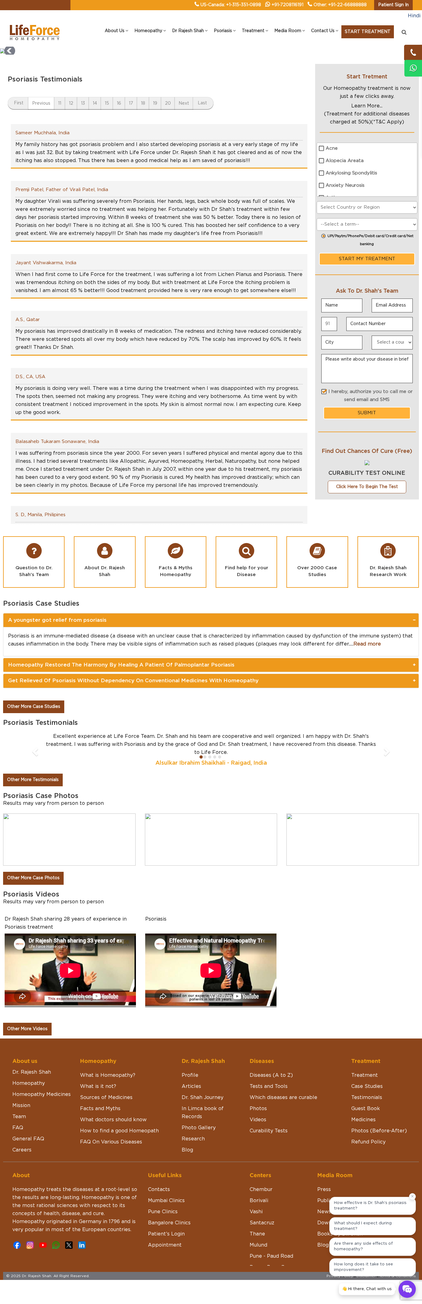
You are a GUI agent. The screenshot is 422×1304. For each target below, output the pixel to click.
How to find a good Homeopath (119, 1130)
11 (59, 103)
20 (168, 103)
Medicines (363, 1119)
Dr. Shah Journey (202, 1097)
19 (155, 103)
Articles (191, 1086)
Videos (258, 1119)
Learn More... (366, 105)
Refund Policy (368, 1141)
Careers (22, 1149)
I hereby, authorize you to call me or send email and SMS (370, 395)
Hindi (414, 15)
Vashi (256, 1211)
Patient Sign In (393, 5)
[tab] (211, 620)
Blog (187, 1149)
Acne (332, 148)
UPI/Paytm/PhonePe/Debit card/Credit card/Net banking (370, 240)
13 (83, 103)
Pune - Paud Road (271, 1256)
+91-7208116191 (287, 5)
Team (19, 1116)
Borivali (259, 1200)
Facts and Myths (100, 1108)
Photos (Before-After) (379, 1130)
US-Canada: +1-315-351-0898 (230, 5)
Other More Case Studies (33, 706)
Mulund (258, 1245)
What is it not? (98, 1086)
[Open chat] (407, 1289)
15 (107, 103)
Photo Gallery (199, 1127)
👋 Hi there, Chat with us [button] (367, 1289)
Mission (21, 1105)
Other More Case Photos (33, 878)
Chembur (261, 1189)
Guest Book (365, 1108)
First (18, 103)
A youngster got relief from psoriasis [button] (57, 620)
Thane (257, 1233)
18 (143, 103)
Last (202, 103)
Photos (258, 1108)
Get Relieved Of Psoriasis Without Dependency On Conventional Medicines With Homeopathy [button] (133, 680)
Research (193, 1138)
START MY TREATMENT (367, 259)
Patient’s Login (166, 1233)
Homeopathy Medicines (41, 1094)
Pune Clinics (163, 1211)
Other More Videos (27, 1029)
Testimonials (366, 1097)
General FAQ (28, 1138)
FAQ (17, 1127)
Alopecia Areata (345, 160)
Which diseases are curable (283, 1097)
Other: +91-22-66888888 (340, 5)
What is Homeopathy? (107, 1075)
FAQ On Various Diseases (111, 1141)
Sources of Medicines (106, 1097)
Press (324, 1189)
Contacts (159, 1189)
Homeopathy (28, 1083)
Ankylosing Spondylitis (351, 173)
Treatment (364, 1075)
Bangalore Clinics (169, 1222)
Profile (190, 1075)
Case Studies (367, 1086)
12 (71, 103)
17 (131, 103)
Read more (367, 644)
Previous (41, 103)
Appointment (165, 1245)
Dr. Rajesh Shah (31, 1072)
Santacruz (262, 1222)
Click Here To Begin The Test (367, 487)
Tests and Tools (269, 1086)
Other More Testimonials (33, 780)
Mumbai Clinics (166, 1200)
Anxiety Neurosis (345, 185)
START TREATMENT (367, 32)
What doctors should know (113, 1119)
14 (95, 103)
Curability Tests (269, 1130)
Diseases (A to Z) (271, 1075)
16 (119, 103)
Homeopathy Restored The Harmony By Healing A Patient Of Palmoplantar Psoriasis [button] (121, 664)
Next (184, 103)
